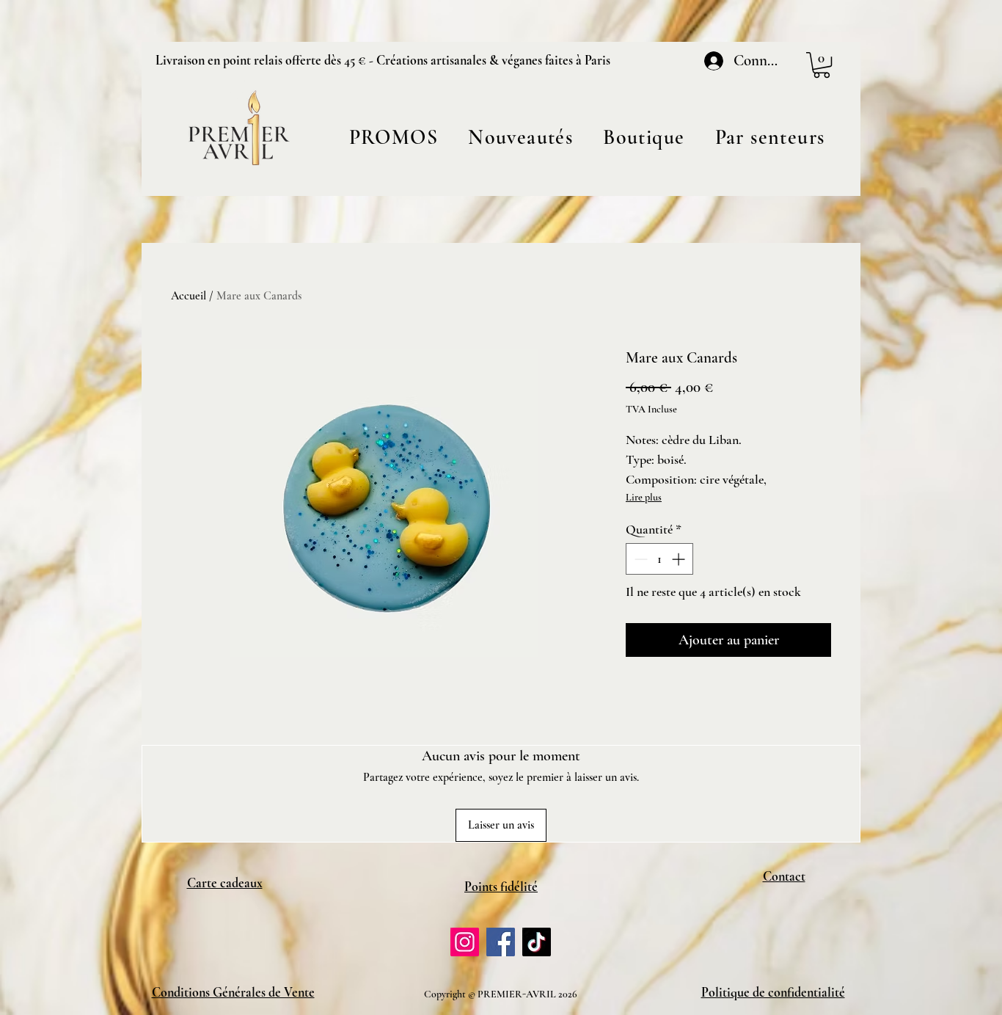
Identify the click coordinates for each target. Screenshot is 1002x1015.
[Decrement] (639, 559)
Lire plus (644, 497)
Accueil (188, 295)
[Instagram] (464, 942)
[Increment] (679, 559)
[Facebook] (500, 942)
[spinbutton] (659, 559)
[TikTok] (536, 942)
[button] (644, 137)
